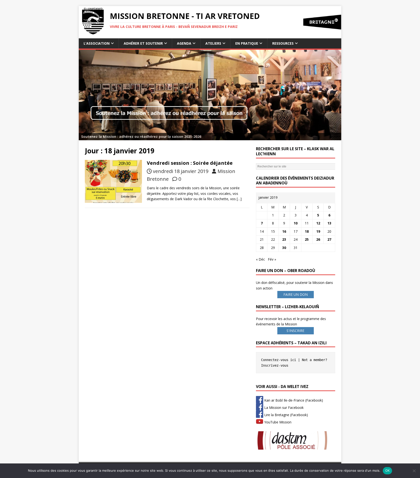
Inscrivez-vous (274, 365)
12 (318, 223)
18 (307, 231)
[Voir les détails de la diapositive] (210, 95)
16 (284, 231)
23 (284, 239)
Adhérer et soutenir (143, 43)
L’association (97, 43)
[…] (239, 199)
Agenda (184, 43)
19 (318, 231)
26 (318, 239)
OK (387, 470)
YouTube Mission (277, 422)
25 (307, 239)
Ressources (283, 43)
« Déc (260, 259)
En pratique (246, 43)
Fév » (272, 259)
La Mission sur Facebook (283, 407)
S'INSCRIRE (295, 330)
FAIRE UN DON (295, 294)
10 (296, 223)
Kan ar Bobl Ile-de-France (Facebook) (293, 400)
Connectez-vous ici (278, 360)
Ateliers (213, 43)
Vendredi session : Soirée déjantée (190, 163)
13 (329, 223)
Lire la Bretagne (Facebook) (285, 414)
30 (284, 247)
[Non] (413, 470)
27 (329, 239)
